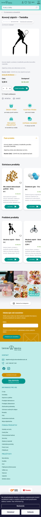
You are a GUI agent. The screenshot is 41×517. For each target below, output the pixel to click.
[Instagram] (8, 368)
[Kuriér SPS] (14, 490)
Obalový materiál (7, 441)
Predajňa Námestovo (8, 400)
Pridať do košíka (19, 88)
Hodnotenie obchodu (8, 418)
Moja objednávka (7, 421)
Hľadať (36, 7)
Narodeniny (5, 458)
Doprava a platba (7, 397)
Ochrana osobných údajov (9, 409)
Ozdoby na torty (6, 429)
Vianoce (4, 473)
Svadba (4, 461)
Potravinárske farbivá (8, 435)
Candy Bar (5, 432)
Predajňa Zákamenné (8, 403)
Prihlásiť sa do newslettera (11, 336)
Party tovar (5, 447)
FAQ (3, 415)
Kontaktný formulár (11, 375)
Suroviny (4, 438)
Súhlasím (30, 512)
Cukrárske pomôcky (8, 444)
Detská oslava (6, 479)
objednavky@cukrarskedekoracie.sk (16, 359)
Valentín (4, 476)
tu (22, 501)
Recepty (4, 412)
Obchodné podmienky (8, 406)
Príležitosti (5, 450)
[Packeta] (27, 490)
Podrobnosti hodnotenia (26, 21)
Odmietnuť (10, 512)
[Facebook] (3, 368)
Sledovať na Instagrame (22, 303)
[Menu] (38, 2)
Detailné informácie (8, 75)
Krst (3, 464)
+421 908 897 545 (11, 363)
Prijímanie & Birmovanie (9, 467)
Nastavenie (20, 506)
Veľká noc (5, 470)
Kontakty (4, 394)
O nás (3, 391)
